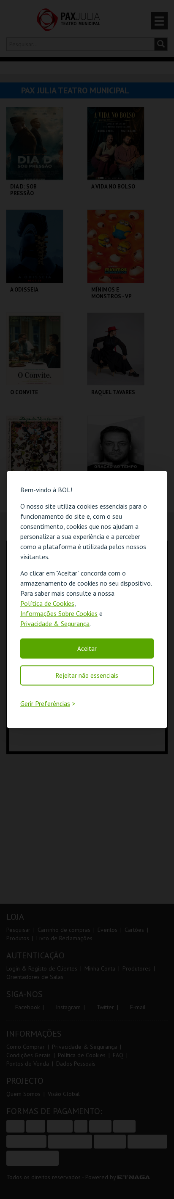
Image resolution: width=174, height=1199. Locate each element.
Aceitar (87, 649)
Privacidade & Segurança (55, 623)
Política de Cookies (47, 603)
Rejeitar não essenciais (87, 675)
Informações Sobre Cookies (59, 613)
